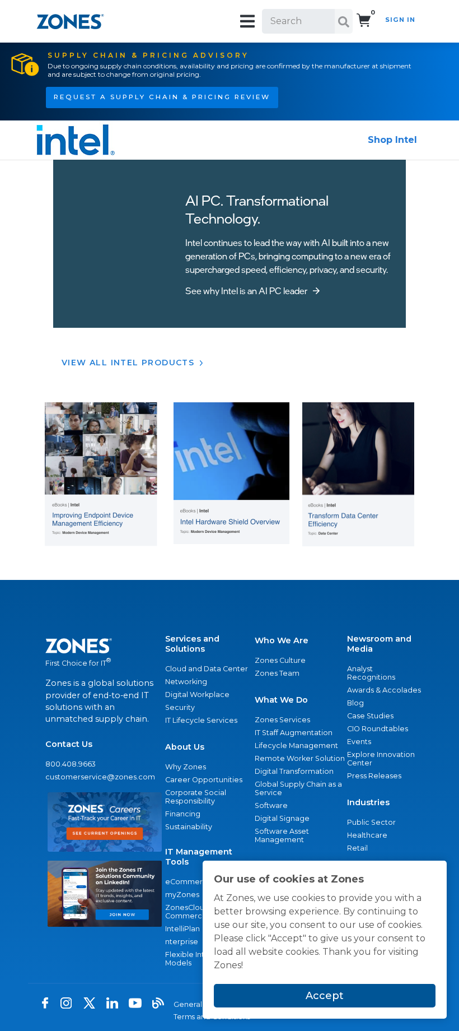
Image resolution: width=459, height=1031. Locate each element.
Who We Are (281, 640)
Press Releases (374, 776)
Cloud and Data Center (206, 669)
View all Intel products (128, 362)
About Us (184, 747)
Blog (355, 703)
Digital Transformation (294, 771)
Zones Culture (280, 660)
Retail (357, 848)
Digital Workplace (197, 694)
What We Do (281, 700)
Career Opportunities (203, 779)
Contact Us (68, 744)
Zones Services (282, 720)
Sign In (400, 20)
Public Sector (371, 822)
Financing (182, 814)
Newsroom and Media (379, 644)
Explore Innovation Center (381, 758)
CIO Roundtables (377, 729)
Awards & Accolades (384, 690)
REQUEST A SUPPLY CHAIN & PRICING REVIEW (162, 97)
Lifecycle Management (296, 745)
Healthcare (367, 835)
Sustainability (188, 827)
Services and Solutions (192, 644)
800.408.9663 (70, 764)
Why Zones (185, 767)
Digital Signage (282, 818)
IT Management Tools (198, 857)
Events (359, 741)
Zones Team (277, 673)
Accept (325, 996)
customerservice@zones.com (100, 777)
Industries (368, 802)
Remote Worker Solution (300, 758)
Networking (186, 681)
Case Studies (370, 716)
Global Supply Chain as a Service (298, 788)
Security (180, 707)
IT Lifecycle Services (201, 720)
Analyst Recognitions (371, 673)
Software (271, 805)
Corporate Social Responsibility (195, 796)
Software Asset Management (282, 835)
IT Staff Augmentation (293, 732)
